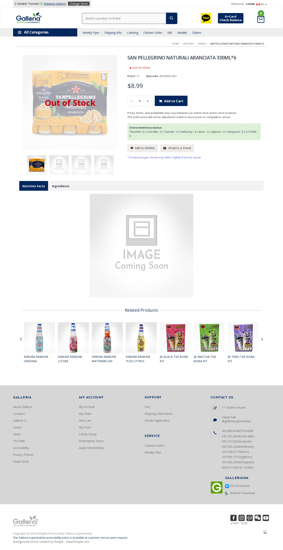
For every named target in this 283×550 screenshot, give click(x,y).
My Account (87, 407)
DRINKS (202, 43)
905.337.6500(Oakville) (237, 441)
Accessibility (21, 448)
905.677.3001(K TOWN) (237, 467)
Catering (132, 33)
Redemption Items (91, 441)
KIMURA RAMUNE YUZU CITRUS (138, 359)
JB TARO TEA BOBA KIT (241, 359)
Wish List (85, 420)
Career (17, 427)
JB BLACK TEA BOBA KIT (174, 359)
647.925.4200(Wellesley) (238, 447)
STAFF (234, 523)
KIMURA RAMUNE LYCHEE (70, 359)
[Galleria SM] (29, 17)
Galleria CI (20, 420)
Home (175, 43)
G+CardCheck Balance (231, 18)
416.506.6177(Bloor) (235, 452)
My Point (85, 427)
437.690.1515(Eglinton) (237, 457)
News (17, 434)
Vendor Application (157, 420)
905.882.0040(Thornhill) (237, 431)
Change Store (79, 4)
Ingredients (60, 186)
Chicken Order (152, 33)
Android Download (242, 493)
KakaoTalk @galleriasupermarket (236, 419)
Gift (169, 33)
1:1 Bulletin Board (234, 407)
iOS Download (239, 486)
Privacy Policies (23, 455)
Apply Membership (91, 448)
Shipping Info (113, 33)
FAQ (147, 407)
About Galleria (22, 407)
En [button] (263, 4)
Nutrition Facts (33, 186)
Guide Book (21, 461)
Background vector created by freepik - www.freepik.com (51, 542)
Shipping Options (55, 4)
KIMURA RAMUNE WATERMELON (104, 359)
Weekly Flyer (90, 33)
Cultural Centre (154, 445)
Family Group (88, 434)
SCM (244, 523)
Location (19, 414)
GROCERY (188, 43)
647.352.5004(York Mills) (238, 436)
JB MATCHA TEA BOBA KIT (205, 359)
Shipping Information (159, 414)
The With (19, 441)
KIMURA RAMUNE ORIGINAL (36, 359)
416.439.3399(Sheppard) (238, 462)
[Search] (171, 18)
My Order (85, 414)
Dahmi (196, 33)
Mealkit (182, 33)
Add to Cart (173, 101)
